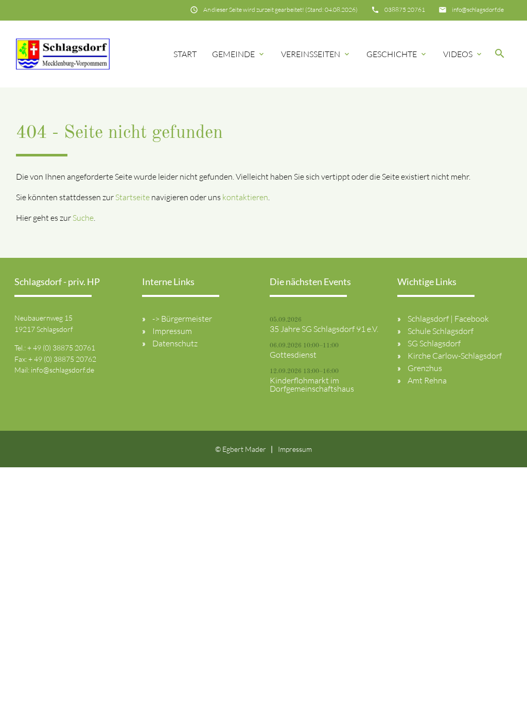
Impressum (172, 331)
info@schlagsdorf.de (478, 9)
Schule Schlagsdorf (440, 331)
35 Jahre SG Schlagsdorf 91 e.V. (324, 329)
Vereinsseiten (316, 54)
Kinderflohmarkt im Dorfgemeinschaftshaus (312, 384)
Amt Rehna (427, 380)
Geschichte (397, 54)
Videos (463, 54)
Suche (83, 218)
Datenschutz (175, 343)
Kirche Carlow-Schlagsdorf (455, 355)
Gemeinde (239, 54)
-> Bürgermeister (182, 318)
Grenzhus (425, 368)
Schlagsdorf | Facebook (448, 318)
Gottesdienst (293, 354)
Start (185, 54)
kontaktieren (245, 197)
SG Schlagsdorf (434, 343)
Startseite (132, 197)
